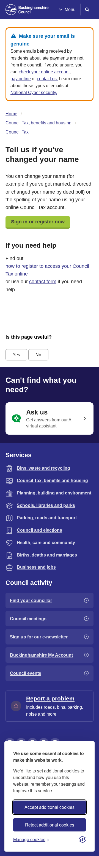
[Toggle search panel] (87, 9)
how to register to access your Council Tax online (47, 270)
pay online (20, 78)
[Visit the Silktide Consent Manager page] (82, 839)
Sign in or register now (38, 221)
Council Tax (17, 132)
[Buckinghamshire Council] (27, 9)
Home (11, 113)
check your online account (44, 71)
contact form (42, 281)
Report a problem (50, 698)
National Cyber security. (33, 92)
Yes (16, 354)
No (38, 354)
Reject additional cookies (49, 825)
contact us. (47, 78)
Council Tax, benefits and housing (39, 123)
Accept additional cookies (49, 807)
